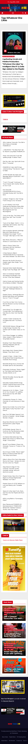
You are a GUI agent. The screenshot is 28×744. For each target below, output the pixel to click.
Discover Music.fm (8, 701)
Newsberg (24, 731)
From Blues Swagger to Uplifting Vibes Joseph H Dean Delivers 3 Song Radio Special (12, 337)
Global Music (4, 740)
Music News (5, 737)
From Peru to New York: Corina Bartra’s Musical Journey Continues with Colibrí (14, 303)
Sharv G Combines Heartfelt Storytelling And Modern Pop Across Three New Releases (12, 275)
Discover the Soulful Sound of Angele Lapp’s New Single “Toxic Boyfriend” (13, 262)
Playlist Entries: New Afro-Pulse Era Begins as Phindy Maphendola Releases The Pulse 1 (14, 477)
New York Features (8, 610)
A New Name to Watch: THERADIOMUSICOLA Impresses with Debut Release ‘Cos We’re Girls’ (14, 254)
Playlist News (12, 737)
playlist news (20, 612)
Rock (5, 614)
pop (5, 649)
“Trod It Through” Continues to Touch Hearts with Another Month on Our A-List (13, 183)
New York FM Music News (8, 56)
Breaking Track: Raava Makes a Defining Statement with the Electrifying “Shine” (12, 344)
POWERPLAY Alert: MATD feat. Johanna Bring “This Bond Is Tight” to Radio (13, 168)
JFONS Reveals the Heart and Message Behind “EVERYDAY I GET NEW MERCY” (13, 176)
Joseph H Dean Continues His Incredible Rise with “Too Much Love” (12, 320)
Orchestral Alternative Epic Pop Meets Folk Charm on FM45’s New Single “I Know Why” (13, 438)
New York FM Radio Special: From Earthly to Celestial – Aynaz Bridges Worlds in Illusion (13, 416)
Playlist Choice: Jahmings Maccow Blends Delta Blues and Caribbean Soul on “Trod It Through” (13, 296)
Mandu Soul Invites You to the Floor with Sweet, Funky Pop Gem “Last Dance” (14, 408)
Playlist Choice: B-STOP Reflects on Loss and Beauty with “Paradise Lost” (14, 485)
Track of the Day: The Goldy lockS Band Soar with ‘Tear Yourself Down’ (13, 217)
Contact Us (19, 740)
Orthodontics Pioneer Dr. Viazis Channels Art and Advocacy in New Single (13, 401)
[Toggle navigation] (13, 13)
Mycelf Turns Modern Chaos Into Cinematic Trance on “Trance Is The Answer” (14, 446)
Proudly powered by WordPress (9, 731)
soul (12, 649)
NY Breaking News (21, 737)
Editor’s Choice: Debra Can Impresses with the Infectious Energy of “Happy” (12, 247)
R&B (8, 649)
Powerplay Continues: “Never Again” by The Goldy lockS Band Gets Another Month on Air (14, 371)
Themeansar (15, 733)
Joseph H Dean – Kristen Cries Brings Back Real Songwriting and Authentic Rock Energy (13, 357)
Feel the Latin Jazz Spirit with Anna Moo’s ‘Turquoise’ (12, 671)
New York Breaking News (10, 608)
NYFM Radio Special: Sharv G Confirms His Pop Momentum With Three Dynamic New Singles (13, 431)
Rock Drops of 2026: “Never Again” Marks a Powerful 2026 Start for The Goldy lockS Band (14, 453)
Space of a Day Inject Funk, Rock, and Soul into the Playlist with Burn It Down (13, 492)
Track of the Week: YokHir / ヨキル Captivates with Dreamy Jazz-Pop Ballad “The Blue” (13, 224)
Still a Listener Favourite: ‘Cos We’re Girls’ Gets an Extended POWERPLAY (14, 144)
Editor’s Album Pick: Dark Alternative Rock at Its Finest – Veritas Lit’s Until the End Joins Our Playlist (14, 461)
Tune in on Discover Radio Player (13, 540)
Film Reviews (12, 740)
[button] (22, 13)
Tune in (25, 740)
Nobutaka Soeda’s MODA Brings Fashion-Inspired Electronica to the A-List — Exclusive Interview (13, 384)
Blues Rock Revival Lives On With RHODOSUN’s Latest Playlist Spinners (13, 423)
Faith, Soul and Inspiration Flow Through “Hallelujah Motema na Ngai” (12, 288)
